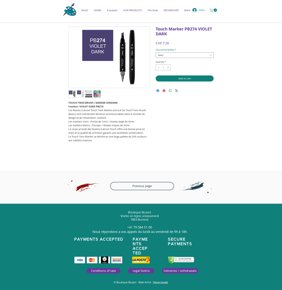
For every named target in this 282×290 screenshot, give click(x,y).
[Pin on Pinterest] (164, 91)
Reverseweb (160, 282)
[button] (132, 10)
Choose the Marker (166, 49)
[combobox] (185, 55)
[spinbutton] (163, 67)
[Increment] (168, 67)
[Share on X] (176, 91)
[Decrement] (158, 67)
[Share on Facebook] (158, 91)
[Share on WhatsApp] (170, 91)
